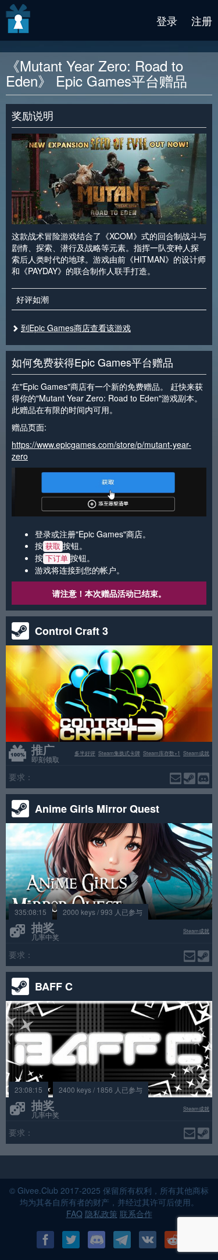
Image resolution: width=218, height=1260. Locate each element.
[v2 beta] (19, 20)
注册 (201, 20)
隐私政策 (101, 1213)
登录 (166, 20)
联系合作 (136, 1213)
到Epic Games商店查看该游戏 (76, 327)
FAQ (74, 1213)
